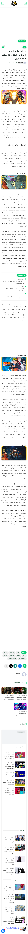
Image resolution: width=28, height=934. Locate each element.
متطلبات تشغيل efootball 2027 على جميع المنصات (21, 715)
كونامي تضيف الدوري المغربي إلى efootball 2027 (21, 699)
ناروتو (24, 655)
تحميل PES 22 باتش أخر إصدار (9, 775)
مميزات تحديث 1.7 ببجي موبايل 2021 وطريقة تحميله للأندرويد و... (9, 911)
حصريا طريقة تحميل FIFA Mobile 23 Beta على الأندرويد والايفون (9, 899)
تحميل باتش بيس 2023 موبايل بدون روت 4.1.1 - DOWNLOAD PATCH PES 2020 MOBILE (9, 792)
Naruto (5, 655)
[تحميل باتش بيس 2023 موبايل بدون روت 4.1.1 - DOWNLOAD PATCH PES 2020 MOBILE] (20, 790)
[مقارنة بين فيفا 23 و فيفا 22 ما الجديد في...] (20, 838)
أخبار (24, 47)
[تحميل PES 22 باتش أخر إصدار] (20, 774)
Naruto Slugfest (22, 658)
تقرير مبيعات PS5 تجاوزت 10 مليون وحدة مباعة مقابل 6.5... (9, 862)
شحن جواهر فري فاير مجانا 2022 (8, 783)
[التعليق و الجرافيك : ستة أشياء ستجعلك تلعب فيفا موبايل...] (20, 887)
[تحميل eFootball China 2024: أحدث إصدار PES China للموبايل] (20, 764)
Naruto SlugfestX (12, 658)
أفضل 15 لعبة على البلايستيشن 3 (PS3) (9, 41)
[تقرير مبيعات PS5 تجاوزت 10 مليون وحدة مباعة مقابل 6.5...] (20, 859)
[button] (20, 666)
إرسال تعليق (21, 732)
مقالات (5, 652)
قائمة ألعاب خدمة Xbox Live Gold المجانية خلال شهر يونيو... (13, 282)
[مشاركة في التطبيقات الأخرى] (6, 666)
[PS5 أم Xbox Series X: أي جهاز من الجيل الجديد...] (20, 870)
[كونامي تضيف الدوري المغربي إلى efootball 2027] (20, 690)
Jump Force (12, 655)
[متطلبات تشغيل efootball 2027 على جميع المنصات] (20, 706)
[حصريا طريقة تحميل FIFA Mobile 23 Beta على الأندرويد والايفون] (20, 897)
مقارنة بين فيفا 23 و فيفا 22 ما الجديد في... (9, 840)
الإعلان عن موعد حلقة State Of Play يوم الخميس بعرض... (14, 290)
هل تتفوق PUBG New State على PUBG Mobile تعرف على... (9, 850)
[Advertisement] (14, 24)
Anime (18, 655)
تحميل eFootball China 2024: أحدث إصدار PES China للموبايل (9, 766)
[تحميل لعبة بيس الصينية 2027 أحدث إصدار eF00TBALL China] (20, 755)
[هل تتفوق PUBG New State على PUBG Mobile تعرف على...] (20, 847)
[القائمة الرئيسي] (25, 3)
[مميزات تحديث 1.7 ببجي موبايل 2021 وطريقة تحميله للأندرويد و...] (20, 908)
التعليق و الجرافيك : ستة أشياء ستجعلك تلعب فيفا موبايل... (9, 889)
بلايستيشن (12, 652)
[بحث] (2, 3)
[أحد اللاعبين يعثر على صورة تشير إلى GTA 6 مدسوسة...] (20, 919)
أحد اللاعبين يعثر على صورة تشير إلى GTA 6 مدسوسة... (8, 921)
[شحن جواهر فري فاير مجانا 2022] (20, 782)
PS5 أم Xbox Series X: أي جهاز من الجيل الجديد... (8, 872)
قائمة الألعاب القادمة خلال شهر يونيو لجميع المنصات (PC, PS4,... (13, 297)
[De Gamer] (14, 3)
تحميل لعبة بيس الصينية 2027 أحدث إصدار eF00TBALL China (9, 757)
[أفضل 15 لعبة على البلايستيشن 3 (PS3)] (7, 690)
